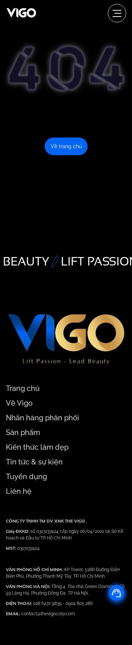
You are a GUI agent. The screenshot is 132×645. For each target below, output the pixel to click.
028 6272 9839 (48, 603)
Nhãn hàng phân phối (42, 417)
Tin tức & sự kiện (34, 462)
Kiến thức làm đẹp (37, 447)
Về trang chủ (66, 146)
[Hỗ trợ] (117, 593)
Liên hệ (19, 491)
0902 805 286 (79, 603)
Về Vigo (19, 403)
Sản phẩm (23, 432)
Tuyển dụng (26, 476)
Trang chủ (23, 388)
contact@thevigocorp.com (47, 613)
